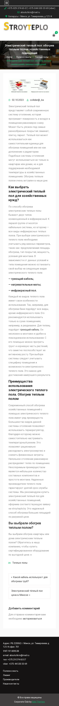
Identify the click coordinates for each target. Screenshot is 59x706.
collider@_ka (37, 100)
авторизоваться (32, 618)
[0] (54, 35)
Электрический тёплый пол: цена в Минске (27, 592)
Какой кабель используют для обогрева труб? (29, 579)
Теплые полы (20, 562)
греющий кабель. (30, 329)
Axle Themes (38, 702)
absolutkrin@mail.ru (30, 12)
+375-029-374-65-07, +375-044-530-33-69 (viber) (31, 8)
